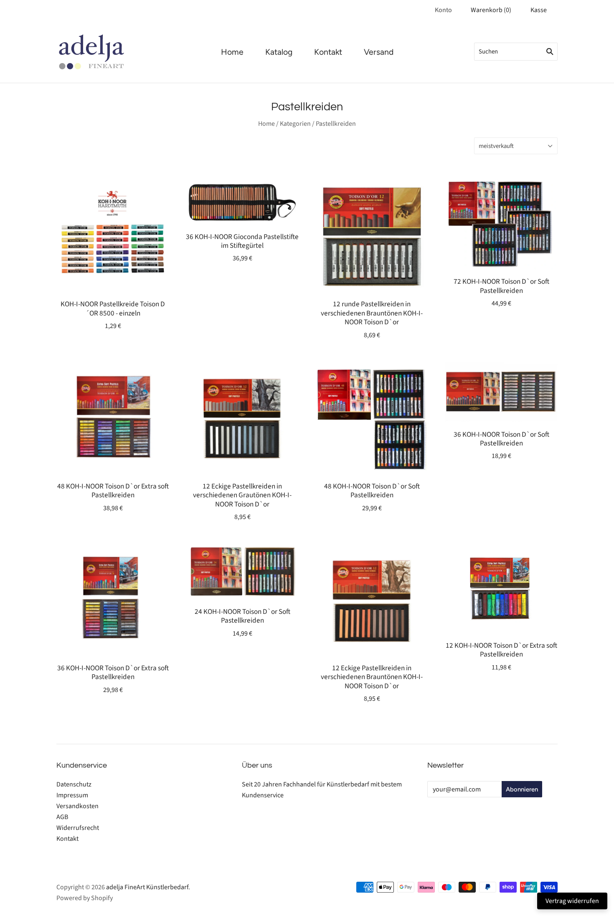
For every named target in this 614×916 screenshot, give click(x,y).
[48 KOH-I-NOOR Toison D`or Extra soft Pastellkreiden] (112, 417)
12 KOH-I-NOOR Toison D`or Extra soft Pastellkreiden (501, 649)
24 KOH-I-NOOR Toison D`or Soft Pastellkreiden (242, 616)
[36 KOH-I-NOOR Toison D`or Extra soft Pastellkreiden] (112, 599)
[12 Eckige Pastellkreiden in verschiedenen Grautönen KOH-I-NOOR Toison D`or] (242, 417)
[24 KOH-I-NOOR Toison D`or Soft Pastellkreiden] (242, 571)
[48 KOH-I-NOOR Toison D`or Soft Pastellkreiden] (371, 417)
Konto (443, 10)
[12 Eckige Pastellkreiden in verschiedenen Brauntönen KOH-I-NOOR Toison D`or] (371, 599)
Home (232, 52)
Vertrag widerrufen (572, 901)
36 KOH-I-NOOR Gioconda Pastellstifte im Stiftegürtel (242, 241)
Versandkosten (77, 806)
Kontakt (328, 52)
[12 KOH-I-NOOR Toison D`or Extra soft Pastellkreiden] (501, 588)
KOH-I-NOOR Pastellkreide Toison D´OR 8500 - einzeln (113, 308)
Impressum (72, 795)
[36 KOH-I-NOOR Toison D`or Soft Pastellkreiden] (501, 391)
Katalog (278, 52)
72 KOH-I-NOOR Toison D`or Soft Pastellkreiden (501, 285)
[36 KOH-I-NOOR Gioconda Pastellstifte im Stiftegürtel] (242, 201)
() (491, 10)
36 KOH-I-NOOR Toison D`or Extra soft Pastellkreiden (113, 672)
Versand (378, 52)
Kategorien (295, 123)
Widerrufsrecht (77, 827)
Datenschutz (73, 784)
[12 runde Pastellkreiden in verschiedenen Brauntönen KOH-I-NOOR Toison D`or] (371, 235)
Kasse (538, 10)
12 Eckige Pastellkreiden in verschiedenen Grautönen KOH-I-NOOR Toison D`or (242, 495)
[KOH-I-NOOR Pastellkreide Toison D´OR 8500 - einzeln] (112, 235)
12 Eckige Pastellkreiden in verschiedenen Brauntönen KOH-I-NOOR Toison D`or (372, 677)
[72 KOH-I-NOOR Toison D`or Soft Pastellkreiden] (501, 224)
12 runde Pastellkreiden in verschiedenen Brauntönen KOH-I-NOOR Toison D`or (372, 313)
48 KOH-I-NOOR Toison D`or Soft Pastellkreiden (372, 490)
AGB (62, 817)
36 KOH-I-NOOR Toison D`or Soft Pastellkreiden (501, 438)
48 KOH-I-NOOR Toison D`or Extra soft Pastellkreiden (113, 490)
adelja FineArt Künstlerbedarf (147, 887)
